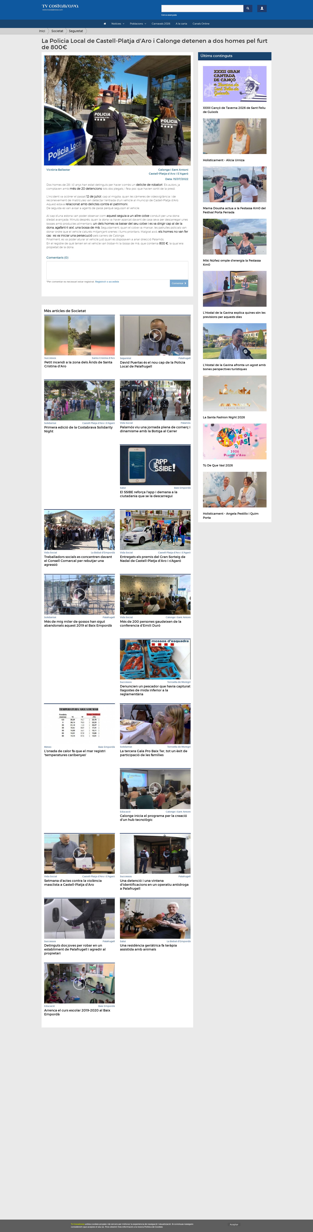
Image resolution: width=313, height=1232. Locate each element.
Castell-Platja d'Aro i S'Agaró (168, 173)
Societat (57, 31)
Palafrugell (185, 358)
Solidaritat (50, 423)
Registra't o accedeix (107, 281)
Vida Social (126, 423)
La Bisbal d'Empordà (103, 552)
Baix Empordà (182, 488)
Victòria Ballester (58, 169)
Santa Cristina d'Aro (103, 358)
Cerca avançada (169, 15)
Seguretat (76, 31)
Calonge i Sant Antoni (173, 169)
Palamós (186, 423)
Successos (50, 358)
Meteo (47, 747)
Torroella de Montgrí (179, 682)
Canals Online (201, 23)
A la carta (181, 23)
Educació (125, 811)
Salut (123, 488)
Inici (42, 31)
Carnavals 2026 (161, 23)
